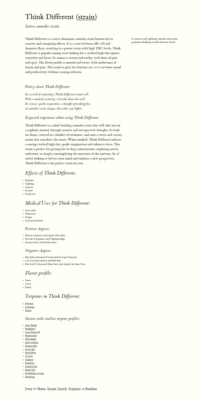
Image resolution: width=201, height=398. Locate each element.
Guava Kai (30, 349)
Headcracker (31, 335)
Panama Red (31, 346)
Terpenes (74, 389)
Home (41, 389)
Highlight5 (30, 328)
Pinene (28, 310)
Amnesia (29, 359)
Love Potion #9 (32, 332)
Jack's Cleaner (31, 342)
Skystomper (30, 339)
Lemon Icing (31, 366)
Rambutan (30, 376)
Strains (51, 389)
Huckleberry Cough (34, 373)
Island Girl (30, 370)
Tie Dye (29, 356)
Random (91, 389)
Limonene (30, 307)
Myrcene (29, 303)
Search (62, 389)
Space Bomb (31, 325)
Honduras (29, 363)
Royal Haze (30, 352)
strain (86, 16)
